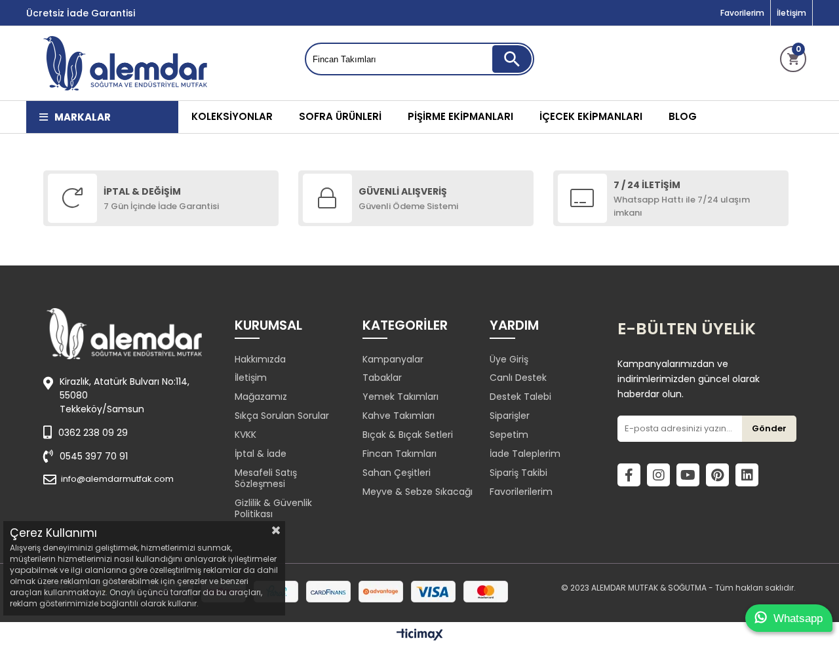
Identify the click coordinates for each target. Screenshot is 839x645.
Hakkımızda (260, 359)
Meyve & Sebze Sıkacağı (417, 491)
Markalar (82, 117)
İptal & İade (260, 453)
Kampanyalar (392, 359)
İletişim (791, 12)
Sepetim (509, 434)
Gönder (769, 428)
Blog (683, 116)
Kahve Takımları (398, 415)
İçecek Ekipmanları (590, 116)
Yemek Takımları (400, 396)
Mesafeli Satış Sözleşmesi (266, 478)
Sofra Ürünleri (340, 116)
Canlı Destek (518, 377)
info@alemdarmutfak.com (117, 479)
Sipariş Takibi (518, 472)
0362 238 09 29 (93, 432)
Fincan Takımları (399, 453)
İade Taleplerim (525, 453)
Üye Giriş (509, 359)
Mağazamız (261, 396)
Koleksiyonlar (232, 116)
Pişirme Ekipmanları (460, 116)
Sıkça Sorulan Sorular (282, 415)
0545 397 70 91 (94, 456)
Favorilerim (742, 12)
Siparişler (510, 415)
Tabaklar (382, 377)
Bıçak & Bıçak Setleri (407, 434)
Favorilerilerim (521, 491)
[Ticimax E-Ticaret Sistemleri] (420, 635)
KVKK (245, 434)
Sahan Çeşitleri (396, 472)
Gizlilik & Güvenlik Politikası (273, 508)
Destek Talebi (520, 396)
